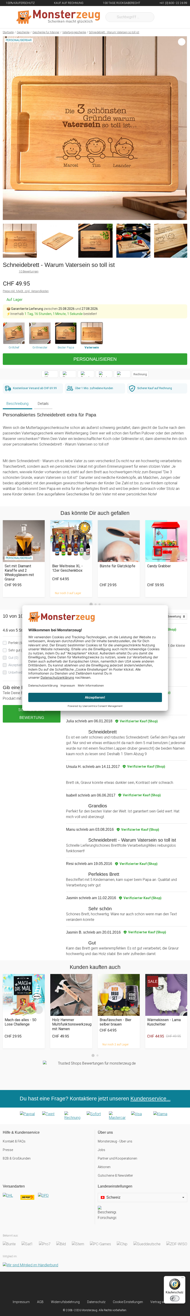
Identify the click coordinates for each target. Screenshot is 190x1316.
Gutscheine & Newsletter (115, 1175)
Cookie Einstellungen (128, 1302)
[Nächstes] (182, 128)
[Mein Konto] (178, 17)
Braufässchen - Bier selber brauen (115, 1022)
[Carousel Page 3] (99, 604)
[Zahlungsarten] (95, 1116)
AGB (40, 1302)
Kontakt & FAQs (14, 1141)
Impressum (21, 1302)
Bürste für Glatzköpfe (117, 566)
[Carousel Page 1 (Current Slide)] (91, 604)
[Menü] (182, 1279)
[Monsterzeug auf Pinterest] (103, 1285)
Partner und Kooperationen (117, 1158)
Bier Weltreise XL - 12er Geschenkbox (67, 568)
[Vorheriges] (7, 128)
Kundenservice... (150, 1099)
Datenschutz (96, 1302)
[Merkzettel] (164, 17)
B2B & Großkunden (17, 1158)
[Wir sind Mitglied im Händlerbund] (30, 1265)
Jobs (101, 1150)
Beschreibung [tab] (17, 403)
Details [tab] (43, 403)
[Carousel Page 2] (96, 604)
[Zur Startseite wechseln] (58, 17)
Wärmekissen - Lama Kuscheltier (164, 1022)
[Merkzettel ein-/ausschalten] (181, 214)
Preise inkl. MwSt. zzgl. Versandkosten (26, 291)
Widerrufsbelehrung (65, 1302)
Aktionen (104, 1167)
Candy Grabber (159, 566)
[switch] (174, 1298)
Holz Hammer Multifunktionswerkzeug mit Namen (71, 1024)
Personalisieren (95, 359)
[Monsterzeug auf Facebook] (86, 1285)
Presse (8, 1150)
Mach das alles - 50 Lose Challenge (20, 1022)
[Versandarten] (47, 1199)
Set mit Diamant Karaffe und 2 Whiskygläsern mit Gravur (19, 573)
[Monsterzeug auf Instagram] (69, 1285)
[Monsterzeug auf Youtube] (120, 1285)
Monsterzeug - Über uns (115, 1141)
